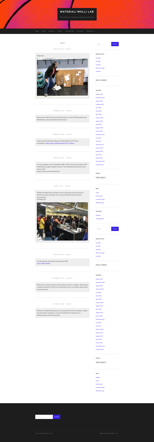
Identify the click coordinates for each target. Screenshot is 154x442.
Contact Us (90, 31)
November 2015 (100, 161)
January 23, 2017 (58, 157)
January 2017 (99, 148)
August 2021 (99, 101)
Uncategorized (100, 218)
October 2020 (100, 104)
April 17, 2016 (58, 186)
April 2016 (99, 154)
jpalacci (68, 49)
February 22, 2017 (58, 134)
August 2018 (99, 127)
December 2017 (100, 134)
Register (98, 377)
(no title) (98, 58)
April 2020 (99, 114)
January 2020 (99, 117)
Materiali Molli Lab (77, 11)
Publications (69, 31)
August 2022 (99, 94)
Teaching (80, 31)
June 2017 (99, 138)
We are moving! (100, 68)
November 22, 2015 (58, 278)
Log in (97, 192)
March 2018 (99, 131)
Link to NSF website (43, 263)
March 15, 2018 (59, 49)
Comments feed (100, 199)
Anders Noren (110, 433)
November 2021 (100, 97)
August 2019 (99, 121)
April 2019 (99, 124)
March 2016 (99, 158)
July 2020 (98, 107)
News (43, 31)
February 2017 (100, 144)
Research (52, 31)
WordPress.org (100, 202)
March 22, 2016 (59, 254)
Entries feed (99, 196)
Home (37, 31)
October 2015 (100, 164)
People (60, 31)
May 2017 (98, 141)
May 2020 (98, 111)
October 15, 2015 (58, 304)
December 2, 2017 (58, 110)
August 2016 (99, 151)
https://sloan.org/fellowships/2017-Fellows (59, 143)
